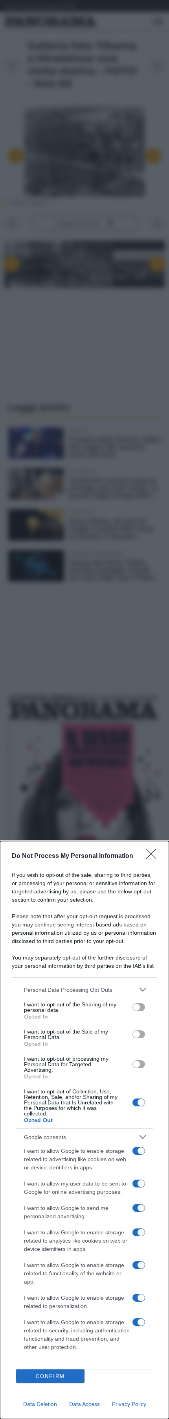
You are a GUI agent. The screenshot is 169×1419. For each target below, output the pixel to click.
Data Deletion (40, 1404)
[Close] (153, 856)
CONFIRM (50, 1376)
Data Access (84, 1404)
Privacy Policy (129, 1404)
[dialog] (84, 1130)
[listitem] (84, 990)
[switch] (138, 1007)
